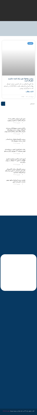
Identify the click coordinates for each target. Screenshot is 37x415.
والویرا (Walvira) (6, 411)
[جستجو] (3, 104)
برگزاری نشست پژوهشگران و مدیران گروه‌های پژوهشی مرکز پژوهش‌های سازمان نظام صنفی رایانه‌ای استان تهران (15, 129)
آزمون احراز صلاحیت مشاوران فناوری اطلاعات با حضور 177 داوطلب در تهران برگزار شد (15, 160)
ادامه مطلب (29, 91)
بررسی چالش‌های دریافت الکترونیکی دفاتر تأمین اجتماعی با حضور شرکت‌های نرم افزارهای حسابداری (15, 170)
